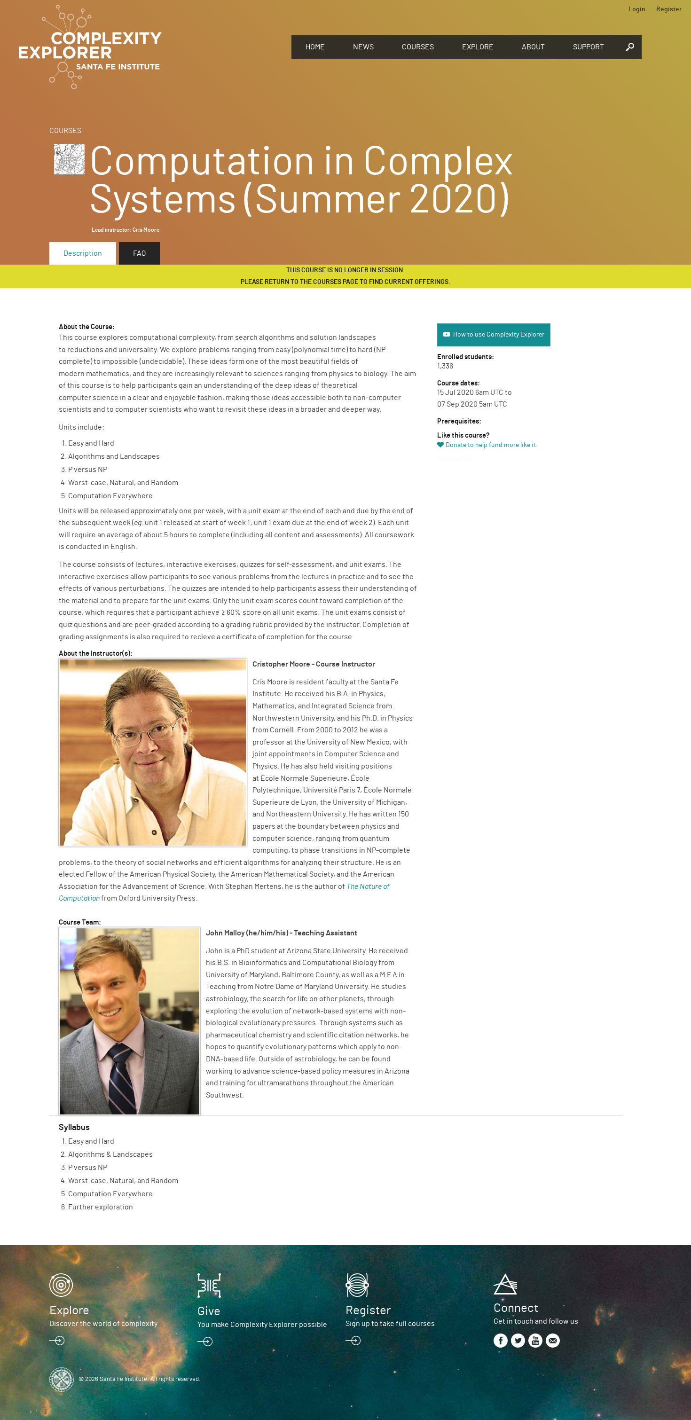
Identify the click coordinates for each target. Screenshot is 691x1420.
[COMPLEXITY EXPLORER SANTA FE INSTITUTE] (150, 47)
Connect (516, 1308)
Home (315, 47)
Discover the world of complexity (103, 1323)
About (533, 47)
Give (208, 1311)
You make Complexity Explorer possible (262, 1324)
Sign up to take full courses (390, 1323)
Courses (418, 47)
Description (82, 253)
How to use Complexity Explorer (498, 334)
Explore (478, 47)
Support (588, 47)
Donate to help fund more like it (491, 445)
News (363, 47)
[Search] (630, 47)
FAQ (139, 253)
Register (669, 9)
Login (636, 9)
